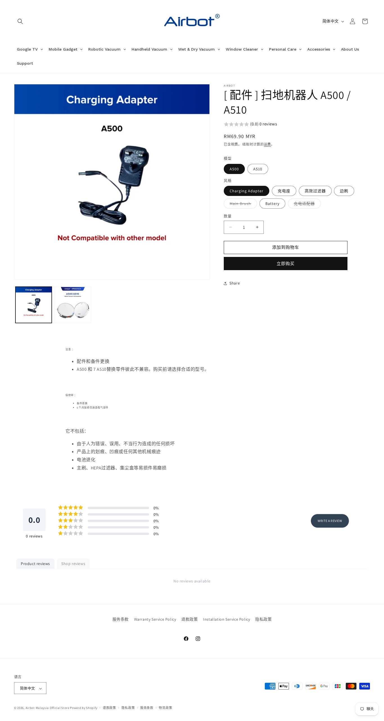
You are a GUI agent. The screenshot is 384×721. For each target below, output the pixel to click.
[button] (20, 21)
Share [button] (234, 283)
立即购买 (286, 263)
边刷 (344, 190)
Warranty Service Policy (155, 619)
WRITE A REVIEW (330, 521)
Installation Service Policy (226, 619)
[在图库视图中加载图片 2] (73, 305)
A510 (257, 168)
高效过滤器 (315, 190)
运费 (267, 144)
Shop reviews (73, 563)
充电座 (284, 190)
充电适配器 (306, 205)
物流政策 (165, 708)
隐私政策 (263, 619)
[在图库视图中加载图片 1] (33, 305)
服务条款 (120, 619)
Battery (272, 203)
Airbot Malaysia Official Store (47, 708)
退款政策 (189, 619)
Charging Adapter (246, 190)
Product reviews (35, 563)
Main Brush (242, 205)
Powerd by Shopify (83, 708)
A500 (234, 168)
